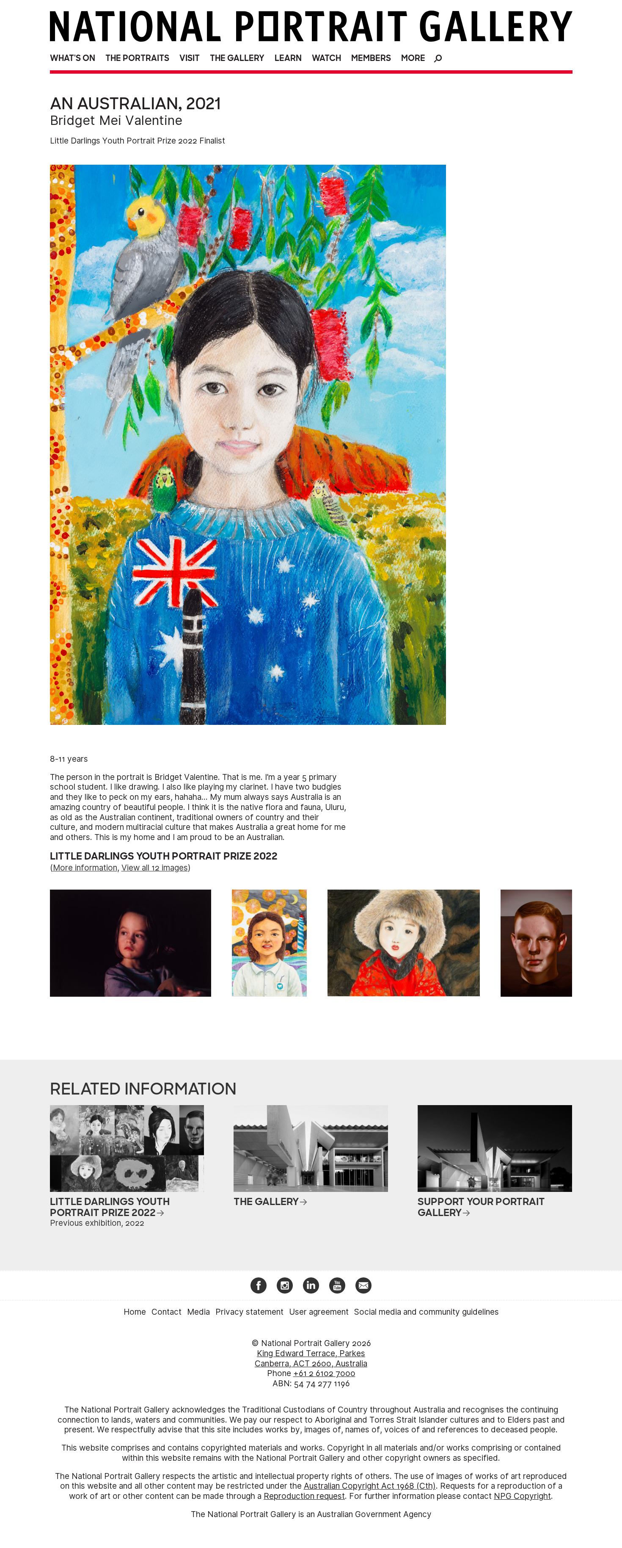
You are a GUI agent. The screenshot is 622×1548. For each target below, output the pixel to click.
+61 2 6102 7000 (324, 1373)
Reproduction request (304, 1496)
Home (135, 1312)
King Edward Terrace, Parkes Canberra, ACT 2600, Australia (311, 1358)
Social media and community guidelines (426, 1312)
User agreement (319, 1312)
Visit (189, 58)
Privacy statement (249, 1312)
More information (85, 868)
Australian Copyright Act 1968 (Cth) (370, 1486)
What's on (72, 58)
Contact (166, 1312)
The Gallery (237, 58)
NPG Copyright (522, 1496)
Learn (288, 58)
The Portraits (137, 58)
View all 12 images (154, 868)
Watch (326, 58)
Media (198, 1312)
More (413, 58)
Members (371, 58)
